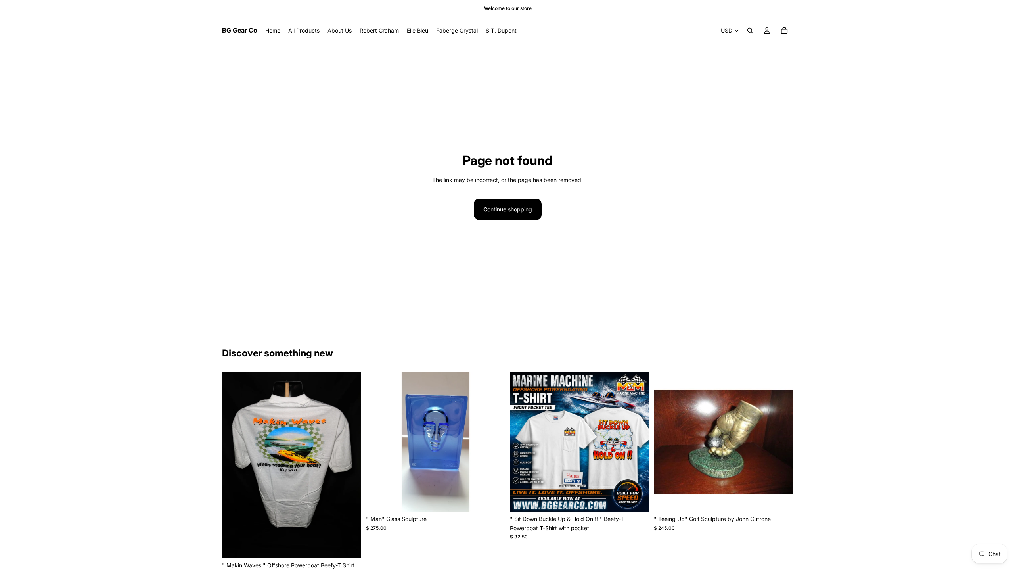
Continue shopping (507, 209)
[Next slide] (349, 465)
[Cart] (784, 30)
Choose (355, 545)
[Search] (750, 30)
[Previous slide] (234, 465)
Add (499, 499)
